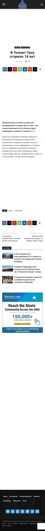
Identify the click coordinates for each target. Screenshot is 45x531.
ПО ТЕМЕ (6, 248)
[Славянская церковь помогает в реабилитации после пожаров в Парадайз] (7, 279)
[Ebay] (8, 511)
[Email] (35, 69)
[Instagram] (18, 511)
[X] (10, 69)
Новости (17, 47)
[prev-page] (3, 287)
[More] (40, 69)
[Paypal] (22, 511)
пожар (10, 210)
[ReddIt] (30, 69)
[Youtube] (37, 511)
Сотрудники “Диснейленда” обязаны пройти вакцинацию (11, 238)
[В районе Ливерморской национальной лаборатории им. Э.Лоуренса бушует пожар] (7, 269)
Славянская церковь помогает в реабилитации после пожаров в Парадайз (28, 279)
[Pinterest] (15, 69)
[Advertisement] (22, 29)
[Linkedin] (25, 69)
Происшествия (25, 47)
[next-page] (7, 287)
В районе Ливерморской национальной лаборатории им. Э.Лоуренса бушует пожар (27, 269)
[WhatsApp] (20, 69)
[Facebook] (5, 69)
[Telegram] (27, 511)
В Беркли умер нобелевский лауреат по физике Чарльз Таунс (33, 238)
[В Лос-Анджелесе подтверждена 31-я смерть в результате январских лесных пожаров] (7, 256)
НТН (33, 131)
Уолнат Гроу (18, 210)
